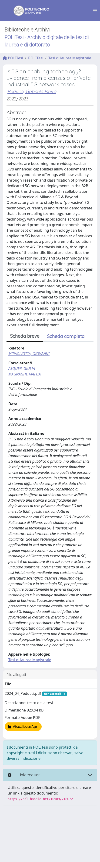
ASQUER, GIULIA (21, 368)
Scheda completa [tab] (66, 336)
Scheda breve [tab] (25, 336)
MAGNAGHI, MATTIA (24, 374)
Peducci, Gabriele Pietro (31, 91)
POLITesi (15, 58)
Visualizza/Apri (25, 726)
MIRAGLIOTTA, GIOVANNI (29, 353)
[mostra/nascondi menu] (95, 10)
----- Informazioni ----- (30, 774)
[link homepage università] (28, 11)
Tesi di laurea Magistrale (69, 58)
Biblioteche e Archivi (27, 29)
